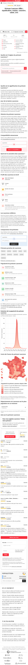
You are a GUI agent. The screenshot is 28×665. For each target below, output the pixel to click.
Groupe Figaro (12, 649)
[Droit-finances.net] (20, 658)
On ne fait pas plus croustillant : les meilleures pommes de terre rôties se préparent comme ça (13, 625)
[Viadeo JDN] (20, 661)
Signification (5, 41)
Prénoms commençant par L (6, 72)
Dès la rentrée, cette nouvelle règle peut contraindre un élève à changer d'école (11, 608)
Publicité (17, 646)
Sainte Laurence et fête (7, 43)
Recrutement (22, 646)
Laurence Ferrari (21, 221)
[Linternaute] (7, 658)
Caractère (5, 47)
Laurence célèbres (19, 40)
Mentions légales (6, 649)
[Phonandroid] (20, 663)
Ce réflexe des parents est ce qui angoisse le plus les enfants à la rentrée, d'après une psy (13, 635)
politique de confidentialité (17, 566)
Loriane (21, 254)
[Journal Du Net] (20, 655)
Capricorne (7, 179)
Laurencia (9, 254)
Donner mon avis (10, 436)
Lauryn (20, 251)
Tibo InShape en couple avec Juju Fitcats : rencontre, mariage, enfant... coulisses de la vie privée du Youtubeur (13, 630)
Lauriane (16, 254)
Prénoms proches (19, 41)
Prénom (5, 3)
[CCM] (7, 655)
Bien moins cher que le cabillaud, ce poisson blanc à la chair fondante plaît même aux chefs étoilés (14, 639)
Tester (13, 149)
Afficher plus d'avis (14, 537)
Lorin (25, 251)
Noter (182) (6, 31)
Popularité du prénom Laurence (20, 44)
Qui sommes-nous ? (7, 646)
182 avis (18, 5)
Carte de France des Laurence (19, 47)
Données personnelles (7, 648)
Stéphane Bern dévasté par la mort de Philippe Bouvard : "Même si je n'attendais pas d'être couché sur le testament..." (13, 613)
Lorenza (9, 251)
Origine (4, 40)
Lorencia (3, 254)
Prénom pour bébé (4, 71)
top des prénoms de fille (8, 305)
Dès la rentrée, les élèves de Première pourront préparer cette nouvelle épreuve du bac (13, 591)
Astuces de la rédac (7, 578)
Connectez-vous (18, 551)
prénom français (5, 65)
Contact (13, 646)
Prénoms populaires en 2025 (15, 71)
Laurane (15, 251)
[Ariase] (7, 663)
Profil (4, 48)
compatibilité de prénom (8, 139)
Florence (3, 251)
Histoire (4, 45)
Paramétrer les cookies (16, 648)
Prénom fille (10, 3)
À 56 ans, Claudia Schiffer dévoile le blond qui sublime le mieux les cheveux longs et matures (13, 596)
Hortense (3, 258)
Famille (4, 576)
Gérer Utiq (23, 648)
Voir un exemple (22, 576)
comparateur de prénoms (16, 233)
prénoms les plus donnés (15, 307)
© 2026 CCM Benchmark (20, 649)
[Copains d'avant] (7, 661)
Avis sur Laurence (19, 48)
